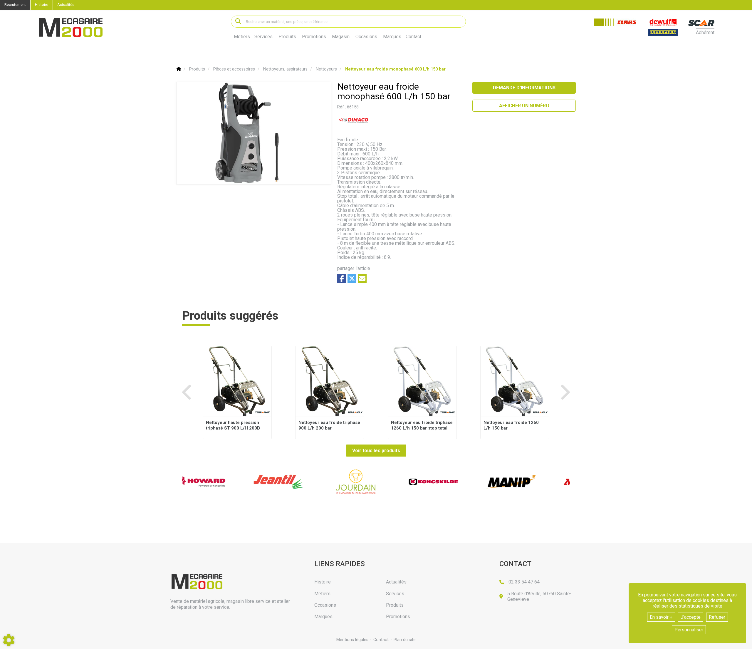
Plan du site (405, 639)
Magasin (341, 36)
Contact (413, 36)
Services (263, 36)
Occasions (366, 36)
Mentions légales (352, 639)
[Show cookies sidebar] (9, 640)
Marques (392, 36)
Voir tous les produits (376, 450)
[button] (395, 69)
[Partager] (362, 278)
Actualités (65, 4)
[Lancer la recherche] (238, 22)
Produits (287, 36)
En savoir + (661, 617)
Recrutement (15, 4)
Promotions (314, 36)
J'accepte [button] (691, 617)
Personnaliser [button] (688, 630)
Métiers (242, 36)
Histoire (41, 4)
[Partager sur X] (352, 278)
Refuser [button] (717, 617)
